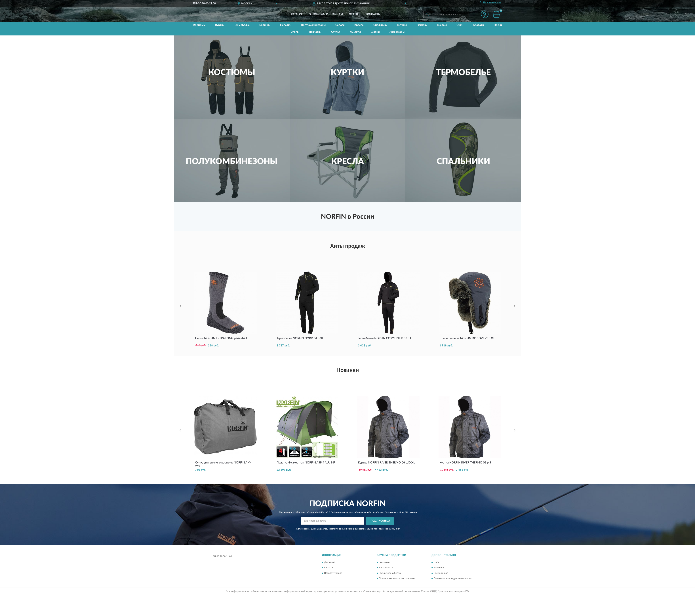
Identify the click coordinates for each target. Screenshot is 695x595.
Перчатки (315, 32)
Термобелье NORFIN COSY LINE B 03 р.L (385, 338)
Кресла (359, 25)
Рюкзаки (421, 25)
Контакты (373, 14)
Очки (459, 25)
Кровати (478, 25)
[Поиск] (427, 14)
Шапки (375, 32)
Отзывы (354, 14)
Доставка (329, 562)
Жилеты (355, 32)
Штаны (402, 25)
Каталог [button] (297, 14)
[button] (485, 14)
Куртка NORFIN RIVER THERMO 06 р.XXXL (386, 462)
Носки (498, 25)
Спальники (380, 25)
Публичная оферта (390, 573)
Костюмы (199, 25)
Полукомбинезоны (313, 25)
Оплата (328, 567)
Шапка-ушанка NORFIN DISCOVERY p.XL (466, 338)
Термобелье (242, 25)
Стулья (335, 32)
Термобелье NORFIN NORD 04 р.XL (300, 338)
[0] (496, 14)
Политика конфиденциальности (452, 578)
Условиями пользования (379, 529)
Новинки (439, 567)
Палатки (285, 25)
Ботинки (264, 25)
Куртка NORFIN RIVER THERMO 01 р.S (465, 462)
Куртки (219, 25)
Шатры (442, 25)
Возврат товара (333, 573)
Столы (295, 32)
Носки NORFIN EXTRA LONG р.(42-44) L (221, 338)
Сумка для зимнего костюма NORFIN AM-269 (223, 464)
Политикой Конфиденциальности (347, 529)
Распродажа (441, 573)
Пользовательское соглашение (397, 578)
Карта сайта (386, 567)
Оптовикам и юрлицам (326, 14)
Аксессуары (397, 32)
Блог (436, 562)
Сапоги (340, 25)
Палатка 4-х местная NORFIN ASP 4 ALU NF (306, 462)
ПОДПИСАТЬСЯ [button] (380, 521)
